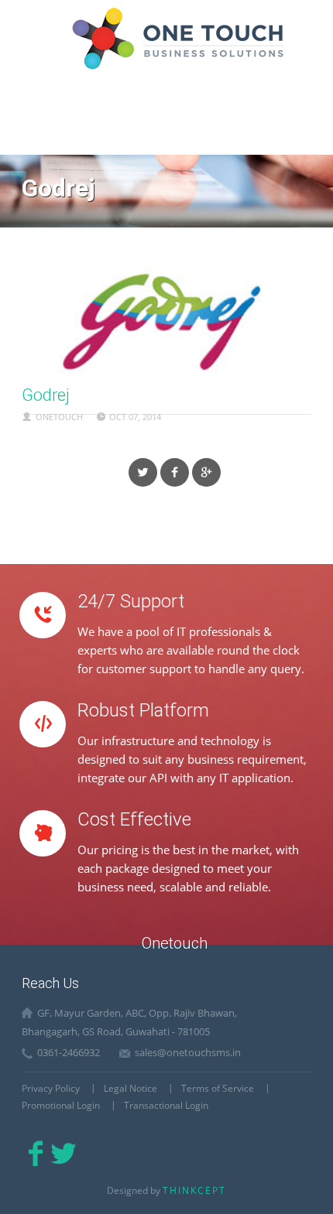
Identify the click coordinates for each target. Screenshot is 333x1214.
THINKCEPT (194, 1190)
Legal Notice (130, 1088)
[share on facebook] (174, 472)
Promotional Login (61, 1105)
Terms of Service (217, 1088)
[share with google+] (206, 472)
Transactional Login (166, 1105)
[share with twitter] (143, 472)
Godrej (46, 395)
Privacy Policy (51, 1088)
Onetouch (59, 416)
